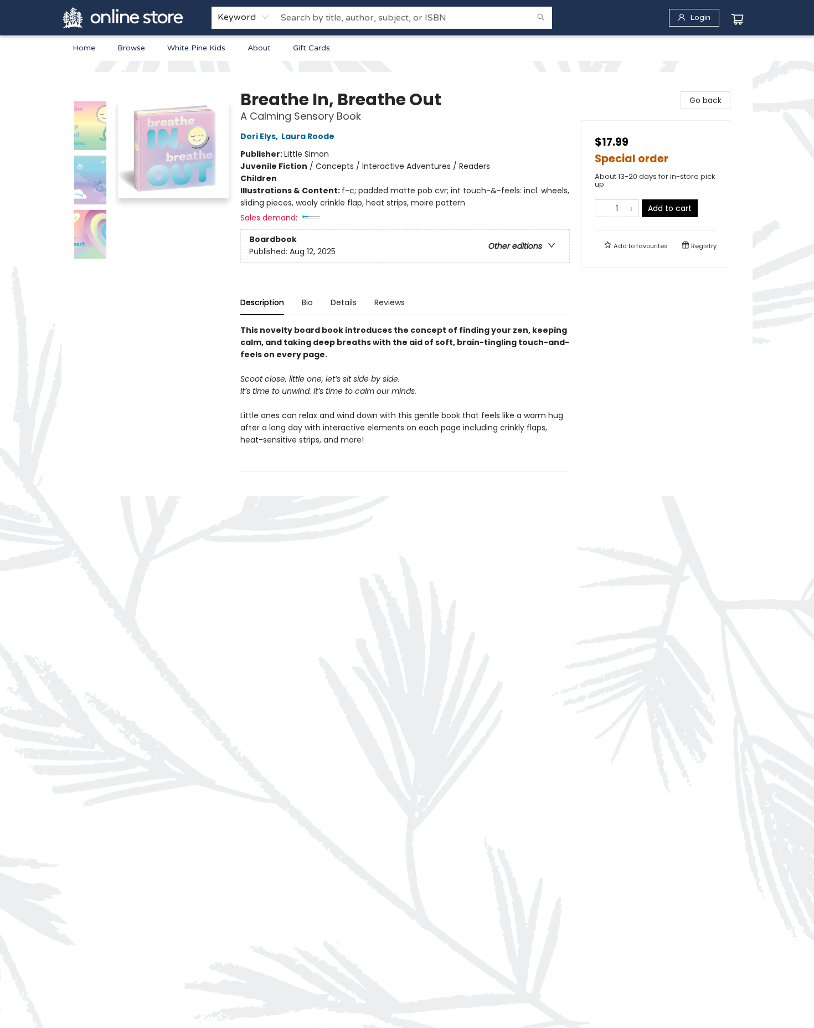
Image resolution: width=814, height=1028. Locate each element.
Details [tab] (344, 302)
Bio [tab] (307, 302)
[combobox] (243, 17)
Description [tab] (262, 302)
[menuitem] (83, 48)
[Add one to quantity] (631, 208)
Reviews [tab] (389, 302)
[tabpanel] (405, 398)
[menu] (407, 48)
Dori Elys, (260, 136)
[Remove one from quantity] (602, 208)
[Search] (541, 18)
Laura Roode (307, 136)
